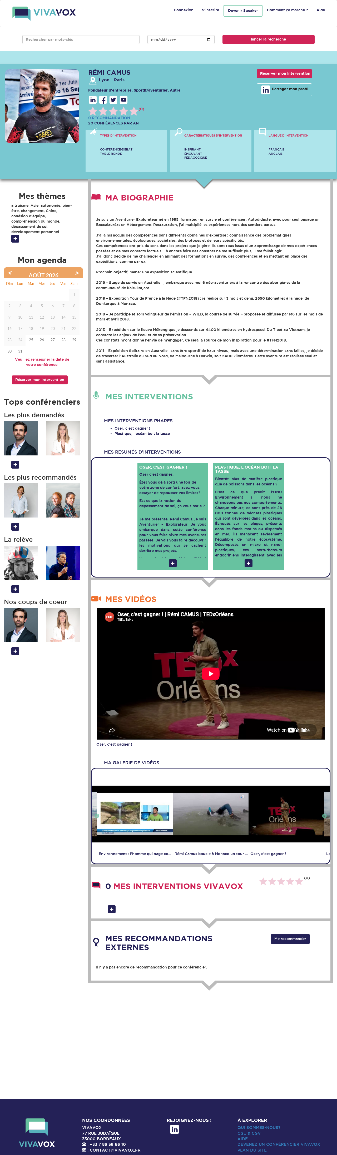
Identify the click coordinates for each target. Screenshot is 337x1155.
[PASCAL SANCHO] (63, 563)
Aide (320, 10)
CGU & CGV (249, 1133)
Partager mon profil (289, 89)
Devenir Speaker (243, 10)
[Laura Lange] (63, 438)
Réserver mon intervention (285, 73)
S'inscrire (210, 10)
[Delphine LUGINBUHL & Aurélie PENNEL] (63, 500)
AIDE (242, 1139)
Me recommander (290, 939)
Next (324, 816)
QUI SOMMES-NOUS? (258, 1127)
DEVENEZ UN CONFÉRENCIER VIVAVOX (278, 1144)
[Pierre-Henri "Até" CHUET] (21, 563)
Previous (97, 816)
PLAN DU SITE (252, 1150)
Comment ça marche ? (287, 10)
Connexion (184, 10)
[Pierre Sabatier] (21, 438)
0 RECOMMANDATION (109, 118)
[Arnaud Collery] (21, 500)
